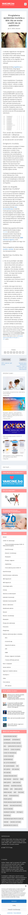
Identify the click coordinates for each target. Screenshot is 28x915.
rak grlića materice (15, 805)
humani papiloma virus (10, 776)
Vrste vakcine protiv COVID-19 (13, 567)
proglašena (16, 67)
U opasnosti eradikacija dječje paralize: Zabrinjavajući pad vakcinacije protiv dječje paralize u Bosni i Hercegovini (15, 705)
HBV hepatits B (7, 582)
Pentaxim (21, 792)
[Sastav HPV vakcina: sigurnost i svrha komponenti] (5, 725)
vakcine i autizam (15, 822)
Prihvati (14, 901)
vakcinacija (7, 815)
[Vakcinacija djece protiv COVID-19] (14, 427)
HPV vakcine (8, 685)
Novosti (18, 28)
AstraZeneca (16, 739)
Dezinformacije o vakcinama (10, 575)
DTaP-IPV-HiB (8, 641)
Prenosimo (5, 626)
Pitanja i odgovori (9, 560)
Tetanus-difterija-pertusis (12, 660)
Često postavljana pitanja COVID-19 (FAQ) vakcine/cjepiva (13, 545)
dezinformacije (8, 759)
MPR (11, 789)
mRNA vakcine (8, 792)
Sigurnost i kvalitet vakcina (10, 671)
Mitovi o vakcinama (8, 604)
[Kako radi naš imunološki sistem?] (5, 719)
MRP (15, 792)
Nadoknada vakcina (8, 608)
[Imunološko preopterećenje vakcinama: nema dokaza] (14, 383)
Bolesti (4, 537)
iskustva (15, 779)
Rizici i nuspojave (7, 663)
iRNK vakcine (7, 779)
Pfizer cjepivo (7, 799)
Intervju (5, 590)
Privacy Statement (17, 913)
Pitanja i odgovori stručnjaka (12, 656)
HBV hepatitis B (7, 579)
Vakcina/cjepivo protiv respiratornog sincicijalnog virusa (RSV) (13, 456)
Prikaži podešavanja (14, 909)
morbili (6, 789)
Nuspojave (8, 556)
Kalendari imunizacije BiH (9, 601)
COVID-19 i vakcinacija (8, 540)
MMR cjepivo (7, 782)
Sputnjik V (20, 812)
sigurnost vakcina (9, 812)
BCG (6, 637)
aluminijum (7, 739)
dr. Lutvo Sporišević (9, 762)
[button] (26, 886)
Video (4, 678)
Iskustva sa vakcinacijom (9, 593)
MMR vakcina (16, 782)
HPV (6, 649)
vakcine (6, 822)
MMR (6, 652)
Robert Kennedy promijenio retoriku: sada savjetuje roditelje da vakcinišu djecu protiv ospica (15, 713)
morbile (5, 232)
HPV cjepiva (7, 769)
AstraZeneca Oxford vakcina (12, 743)
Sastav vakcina (7, 667)
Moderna (6, 785)
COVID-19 (6, 749)
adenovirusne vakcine (10, 736)
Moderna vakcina (16, 785)
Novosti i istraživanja (10, 553)
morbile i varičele (8, 249)
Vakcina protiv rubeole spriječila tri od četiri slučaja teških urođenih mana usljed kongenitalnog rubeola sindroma (16, 697)
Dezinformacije (9, 549)
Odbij (14, 905)
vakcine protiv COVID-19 (10, 825)
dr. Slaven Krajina (9, 766)
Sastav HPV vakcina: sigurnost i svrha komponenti (15, 724)
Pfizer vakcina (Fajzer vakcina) (12, 802)
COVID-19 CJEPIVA (15, 749)
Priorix (6, 805)
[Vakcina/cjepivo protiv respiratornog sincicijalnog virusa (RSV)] (14, 446)
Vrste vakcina (6, 682)
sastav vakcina (8, 808)
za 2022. (13, 337)
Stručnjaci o (6, 674)
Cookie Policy (10, 913)
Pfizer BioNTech (13, 795)
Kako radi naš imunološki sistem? (16, 718)
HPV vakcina (15, 769)
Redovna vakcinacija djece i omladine (12, 634)
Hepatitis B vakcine (10, 645)
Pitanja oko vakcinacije (9, 623)
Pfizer (5, 795)
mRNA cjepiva (18, 789)
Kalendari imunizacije (8, 597)
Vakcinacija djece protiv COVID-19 (12, 436)
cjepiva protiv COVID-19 (14, 746)
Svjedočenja (8, 564)
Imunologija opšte (7, 586)
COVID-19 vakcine (8, 756)
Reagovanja (6, 630)
